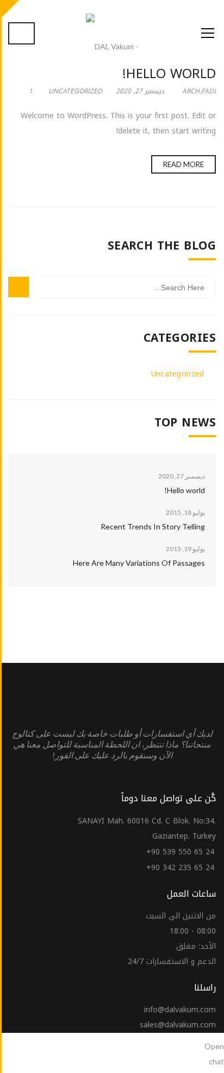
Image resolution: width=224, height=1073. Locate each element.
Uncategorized (75, 91)
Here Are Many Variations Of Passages (139, 562)
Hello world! (169, 73)
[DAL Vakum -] (112, 46)
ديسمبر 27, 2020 (140, 91)
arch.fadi (199, 91)
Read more (183, 164)
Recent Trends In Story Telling (153, 526)
